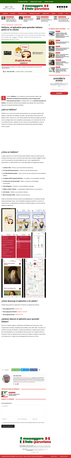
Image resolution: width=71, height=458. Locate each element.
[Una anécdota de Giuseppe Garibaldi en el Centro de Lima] (38, 17)
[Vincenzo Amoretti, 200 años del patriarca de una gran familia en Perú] (56, 17)
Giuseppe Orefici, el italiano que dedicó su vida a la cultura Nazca (11, 20)
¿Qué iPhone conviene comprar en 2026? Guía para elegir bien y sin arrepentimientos (62, 63)
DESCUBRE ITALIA (10, 24)
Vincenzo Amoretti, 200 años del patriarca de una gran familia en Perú (63, 20)
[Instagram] (60, 7)
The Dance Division (32, 380)
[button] (62, 8)
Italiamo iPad (19, 314)
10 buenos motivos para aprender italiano (14, 395)
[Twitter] (62, 7)
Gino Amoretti (10, 71)
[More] (39, 369)
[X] (38, 452)
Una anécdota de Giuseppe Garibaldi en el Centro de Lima (46, 20)
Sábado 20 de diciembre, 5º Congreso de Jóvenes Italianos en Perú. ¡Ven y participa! (62, 70)
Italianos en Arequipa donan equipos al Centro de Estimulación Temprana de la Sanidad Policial (62, 56)
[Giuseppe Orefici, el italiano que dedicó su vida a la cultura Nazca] (3, 17)
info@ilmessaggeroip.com (38, 450)
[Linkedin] (15, 383)
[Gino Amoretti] (4, 71)
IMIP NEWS (58, 31)
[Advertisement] (23, 84)
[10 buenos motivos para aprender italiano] (4, 394)
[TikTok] (36, 452)
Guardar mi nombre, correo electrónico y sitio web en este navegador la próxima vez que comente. (23, 422)
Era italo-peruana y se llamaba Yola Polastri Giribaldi (28, 20)
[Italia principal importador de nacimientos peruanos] (52, 42)
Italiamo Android (22, 311)
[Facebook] (57, 7)
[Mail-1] (66, 7)
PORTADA (3, 24)
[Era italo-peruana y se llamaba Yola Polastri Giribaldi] (21, 17)
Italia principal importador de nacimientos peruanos (62, 43)
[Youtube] (64, 7)
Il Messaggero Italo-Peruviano (26, 377)
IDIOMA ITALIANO (18, 24)
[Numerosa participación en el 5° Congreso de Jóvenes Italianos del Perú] (52, 49)
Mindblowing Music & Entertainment (22, 380)
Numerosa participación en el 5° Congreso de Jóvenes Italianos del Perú (62, 49)
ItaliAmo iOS (18, 308)
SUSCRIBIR (59, 93)
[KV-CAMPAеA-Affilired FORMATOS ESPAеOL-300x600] (59, 24)
